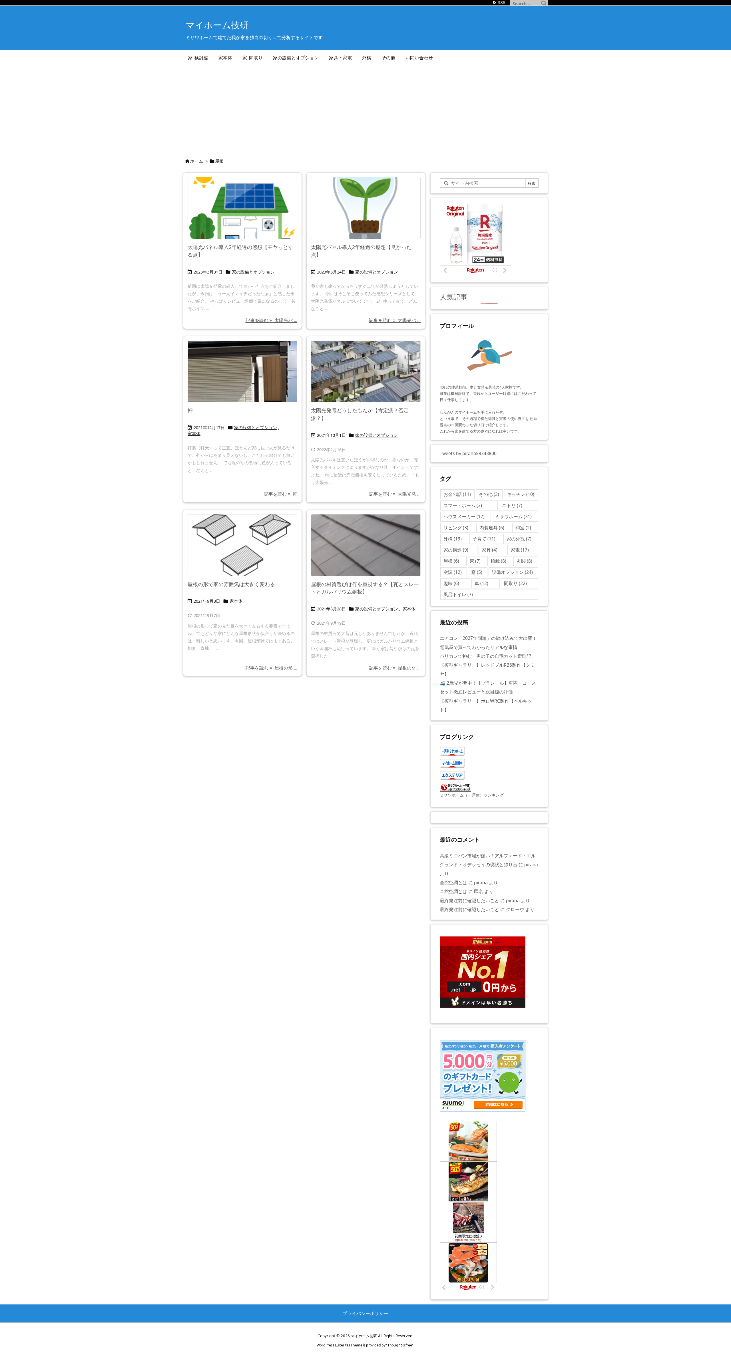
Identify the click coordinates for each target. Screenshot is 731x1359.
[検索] (544, 3)
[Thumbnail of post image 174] (366, 208)
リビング (455, 527)
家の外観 (519, 539)
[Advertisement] (365, 109)
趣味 (451, 583)
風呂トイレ (458, 594)
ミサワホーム (513, 516)
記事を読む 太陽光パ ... (271, 320)
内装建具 (491, 527)
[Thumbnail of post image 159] (242, 545)
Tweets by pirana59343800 (468, 453)
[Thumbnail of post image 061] (242, 208)
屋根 (451, 561)
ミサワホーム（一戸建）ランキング (472, 795)
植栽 (498, 561)
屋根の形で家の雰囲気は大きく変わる (231, 584)
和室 (523, 527)
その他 (489, 494)
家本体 (194, 433)
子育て (484, 539)
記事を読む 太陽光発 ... (395, 494)
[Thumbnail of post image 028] (242, 372)
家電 (520, 550)
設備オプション (512, 572)
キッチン (520, 494)
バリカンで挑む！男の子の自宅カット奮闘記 (485, 656)
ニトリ (512, 505)
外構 (452, 539)
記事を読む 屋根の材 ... (395, 668)
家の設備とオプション (253, 272)
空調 (452, 572)
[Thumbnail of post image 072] (366, 372)
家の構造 (455, 550)
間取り (515, 583)
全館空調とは (453, 882)
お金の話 (457, 494)
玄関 (524, 561)
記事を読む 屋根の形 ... (271, 668)
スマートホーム (462, 505)
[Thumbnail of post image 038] (366, 545)
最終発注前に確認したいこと (469, 900)
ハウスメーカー (464, 516)
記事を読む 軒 (280, 494)
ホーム (196, 161)
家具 (489, 550)
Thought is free (399, 1345)
